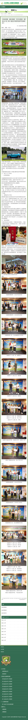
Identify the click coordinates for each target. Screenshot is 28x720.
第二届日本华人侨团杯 (7, 696)
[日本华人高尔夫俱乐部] (14, 3)
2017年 (4, 634)
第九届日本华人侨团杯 (7, 678)
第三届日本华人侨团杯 (7, 694)
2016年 (4, 637)
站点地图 (2, 649)
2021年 (4, 625)
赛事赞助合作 (5, 671)
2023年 (4, 620)
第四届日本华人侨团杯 (7, 691)
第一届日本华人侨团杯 (7, 699)
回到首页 (2, 646)
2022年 (4, 623)
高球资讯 (5, 613)
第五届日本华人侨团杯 (7, 689)
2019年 (4, 628)
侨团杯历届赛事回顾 (5, 676)
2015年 (4, 640)
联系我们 (2, 651)
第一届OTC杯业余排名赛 (7, 704)
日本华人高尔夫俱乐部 (12, 716)
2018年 (4, 631)
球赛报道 (5, 610)
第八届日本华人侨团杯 (7, 681)
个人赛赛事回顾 (4, 701)
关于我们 (3, 668)
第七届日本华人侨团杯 (7, 684)
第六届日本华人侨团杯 (7, 686)
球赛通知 (5, 607)
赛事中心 (3, 706)
